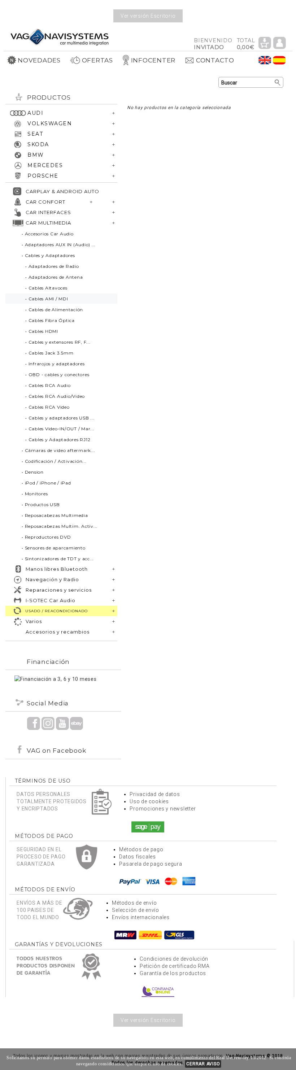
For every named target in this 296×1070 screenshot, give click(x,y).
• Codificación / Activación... (54, 461)
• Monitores (35, 493)
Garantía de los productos (173, 973)
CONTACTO (215, 60)
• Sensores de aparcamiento (54, 548)
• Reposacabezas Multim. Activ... (59, 526)
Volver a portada (59, 37)
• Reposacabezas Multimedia (55, 515)
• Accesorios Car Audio (48, 233)
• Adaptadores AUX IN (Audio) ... (59, 244)
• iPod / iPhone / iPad (46, 483)
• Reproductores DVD (46, 537)
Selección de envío (135, 910)
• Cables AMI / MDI (46, 298)
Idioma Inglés (265, 60)
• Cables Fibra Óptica (50, 320)
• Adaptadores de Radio (52, 266)
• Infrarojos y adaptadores (55, 363)
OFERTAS (97, 60)
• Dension (33, 472)
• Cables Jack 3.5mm (49, 353)
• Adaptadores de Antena (54, 277)
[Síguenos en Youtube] (62, 723)
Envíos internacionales (141, 917)
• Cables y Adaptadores (48, 255)
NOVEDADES (39, 60)
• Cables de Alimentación (54, 309)
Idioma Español (279, 60)
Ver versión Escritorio (148, 16)
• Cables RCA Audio (48, 385)
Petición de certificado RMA (174, 966)
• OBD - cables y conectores (57, 374)
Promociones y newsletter (163, 809)
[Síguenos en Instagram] (48, 723)
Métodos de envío (134, 903)
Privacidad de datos (155, 794)
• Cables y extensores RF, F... (58, 342)
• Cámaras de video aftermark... (58, 450)
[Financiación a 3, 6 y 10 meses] (55, 679)
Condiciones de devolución (174, 959)
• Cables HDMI (41, 331)
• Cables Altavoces (46, 288)
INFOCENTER (153, 60)
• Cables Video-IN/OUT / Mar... (60, 428)
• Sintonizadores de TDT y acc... (58, 558)
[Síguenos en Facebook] (33, 723)
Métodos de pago (141, 849)
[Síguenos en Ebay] (76, 723)
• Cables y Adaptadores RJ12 (57, 439)
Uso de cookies (149, 801)
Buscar (278, 83)
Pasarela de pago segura (150, 864)
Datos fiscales (137, 857)
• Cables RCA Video (47, 407)
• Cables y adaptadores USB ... (60, 418)
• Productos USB (41, 504)
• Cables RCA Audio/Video (55, 396)
